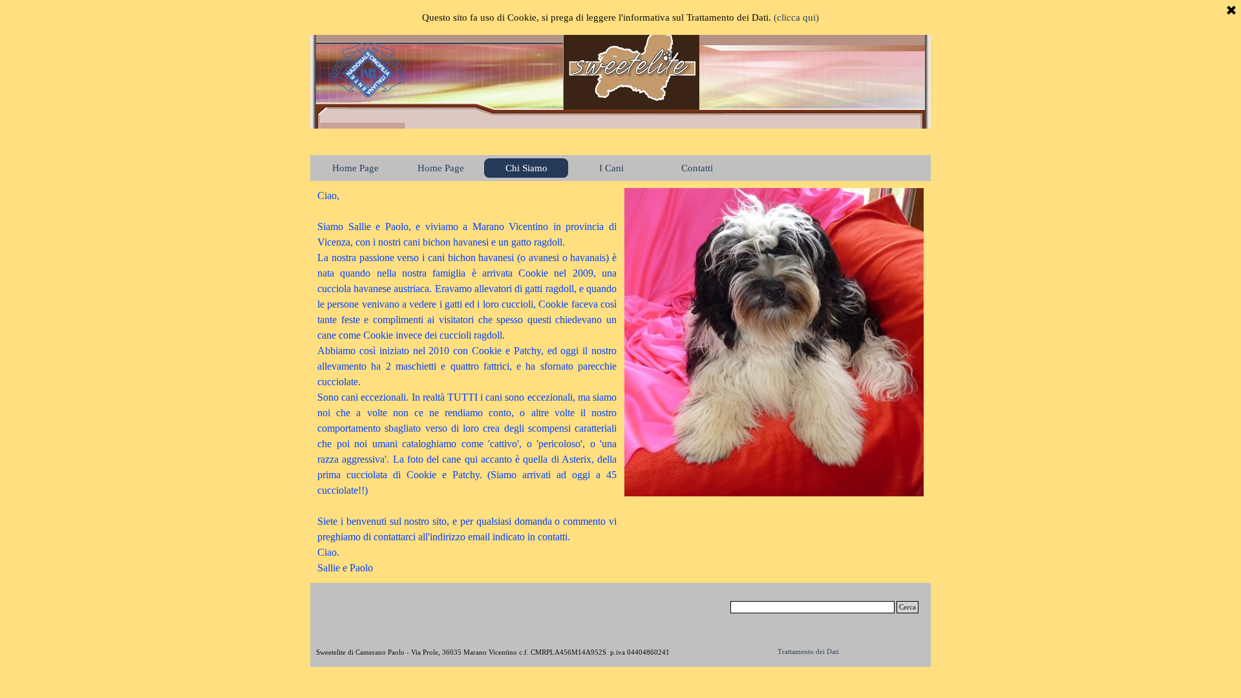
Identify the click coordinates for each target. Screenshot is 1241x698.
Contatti (697, 168)
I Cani (611, 168)
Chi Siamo (526, 168)
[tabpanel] (467, 382)
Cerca (907, 607)
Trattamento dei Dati (808, 651)
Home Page (441, 168)
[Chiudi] (1231, 11)
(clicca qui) (796, 17)
